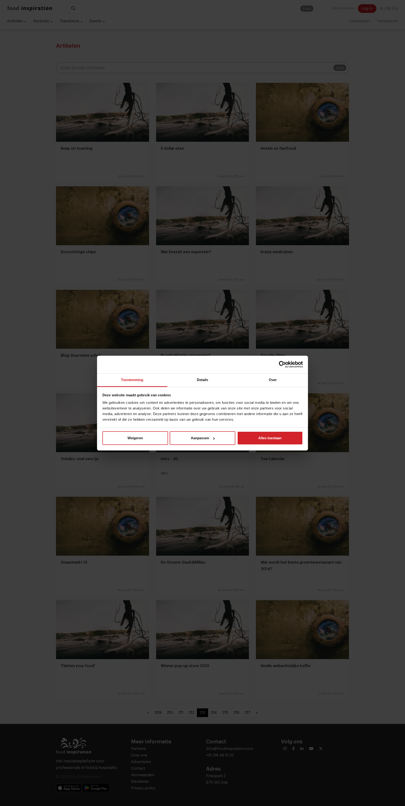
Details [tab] (202, 380)
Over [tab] (273, 380)
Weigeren (135, 438)
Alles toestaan (269, 438)
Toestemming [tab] (132, 380)
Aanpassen (200, 438)
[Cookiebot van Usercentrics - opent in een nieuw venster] (282, 364)
